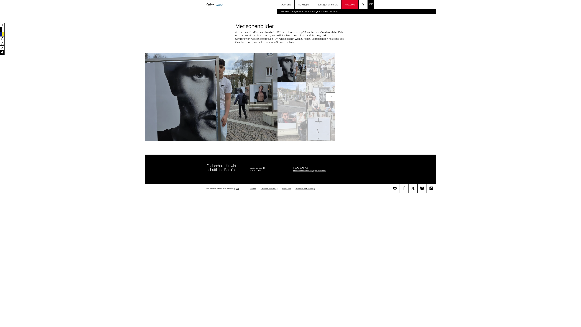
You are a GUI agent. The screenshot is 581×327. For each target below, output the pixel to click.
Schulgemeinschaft (327, 4)
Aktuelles (285, 11)
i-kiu (237, 188)
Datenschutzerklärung (269, 189)
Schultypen (304, 4)
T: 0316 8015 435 (300, 168)
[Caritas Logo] (215, 5)
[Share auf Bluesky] (422, 188)
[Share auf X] (413, 188)
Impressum (286, 189)
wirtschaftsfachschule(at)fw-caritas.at (309, 170)
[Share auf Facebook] (404, 188)
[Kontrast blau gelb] (2, 34)
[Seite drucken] (394, 188)
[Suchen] (364, 4)
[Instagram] (431, 188)
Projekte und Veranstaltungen (306, 11)
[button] (2, 25)
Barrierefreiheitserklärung (305, 189)
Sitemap (253, 189)
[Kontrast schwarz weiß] (2, 29)
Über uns (286, 4)
